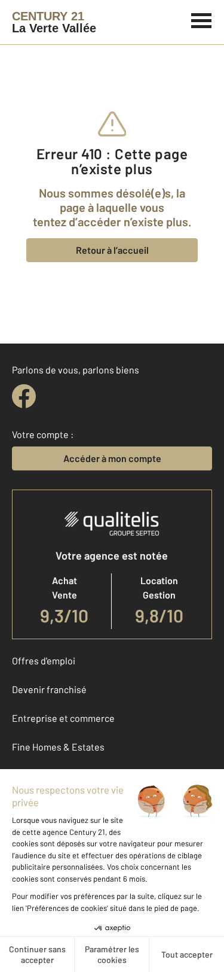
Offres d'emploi (43, 660)
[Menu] (201, 19)
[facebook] (24, 396)
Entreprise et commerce (63, 718)
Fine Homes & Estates (58, 746)
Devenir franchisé (49, 689)
